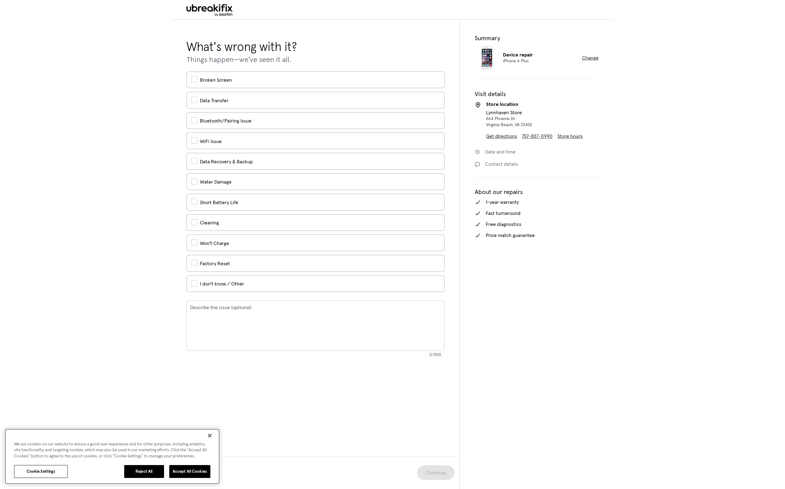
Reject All (144, 471)
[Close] (209, 435)
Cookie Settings (41, 471)
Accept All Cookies (190, 471)
